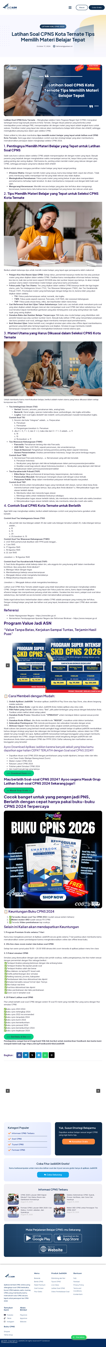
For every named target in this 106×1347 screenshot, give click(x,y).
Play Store (64, 701)
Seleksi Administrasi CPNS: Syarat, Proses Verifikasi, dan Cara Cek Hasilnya (80, 1197)
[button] (70, 7)
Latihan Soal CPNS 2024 (53, 26)
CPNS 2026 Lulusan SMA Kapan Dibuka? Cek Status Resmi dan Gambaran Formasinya (34, 1197)
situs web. (79, 707)
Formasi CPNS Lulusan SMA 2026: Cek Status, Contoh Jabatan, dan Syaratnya (36, 1210)
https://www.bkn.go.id (46, 615)
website (19, 704)
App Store (77, 701)
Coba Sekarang (54, 1174)
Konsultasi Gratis (80, 1141)
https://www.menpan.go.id (85, 618)
